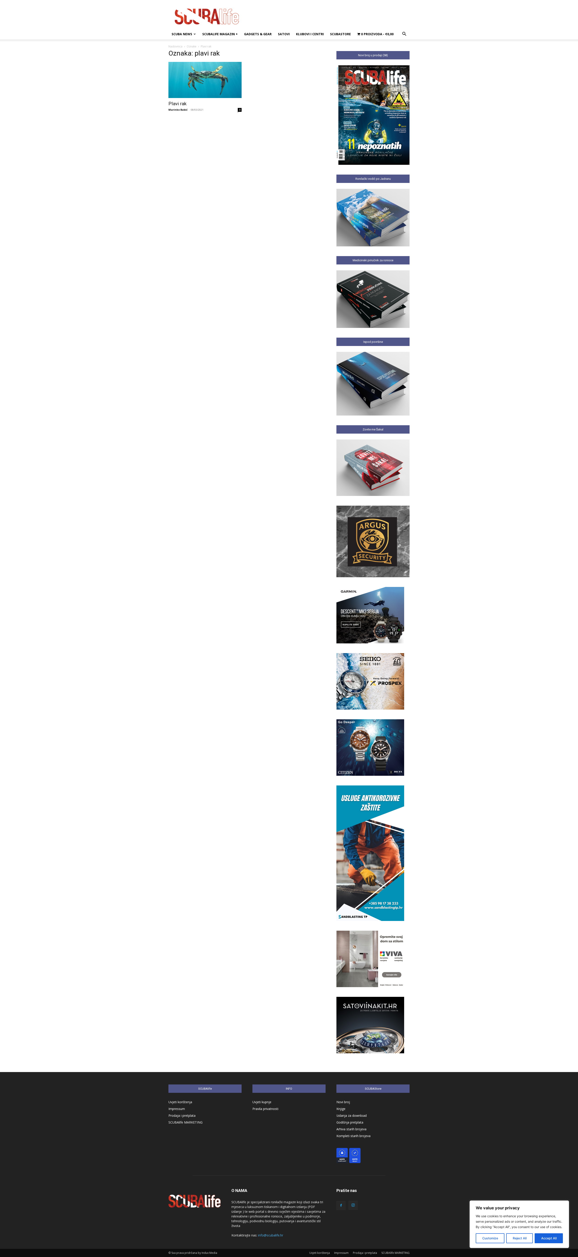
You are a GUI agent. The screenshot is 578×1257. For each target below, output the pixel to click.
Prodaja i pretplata (182, 1115)
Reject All (520, 1238)
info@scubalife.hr (270, 1235)
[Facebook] (340, 1205)
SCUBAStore (340, 34)
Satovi (284, 34)
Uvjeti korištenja (180, 1102)
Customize (490, 1238)
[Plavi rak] (205, 80)
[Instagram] (353, 1205)
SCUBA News (182, 34)
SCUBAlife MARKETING (185, 1122)
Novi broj (343, 1102)
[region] (519, 1224)
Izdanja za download (351, 1115)
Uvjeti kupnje (261, 1102)
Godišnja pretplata (349, 1122)
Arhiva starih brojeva (351, 1129)
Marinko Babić (178, 109)
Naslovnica (175, 46)
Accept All (549, 1238)
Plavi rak (177, 103)
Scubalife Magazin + (220, 34)
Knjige (340, 1109)
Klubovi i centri (310, 34)
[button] (404, 34)
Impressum (176, 1109)
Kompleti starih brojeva (353, 1136)
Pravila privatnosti (265, 1109)
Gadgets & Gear (258, 34)
